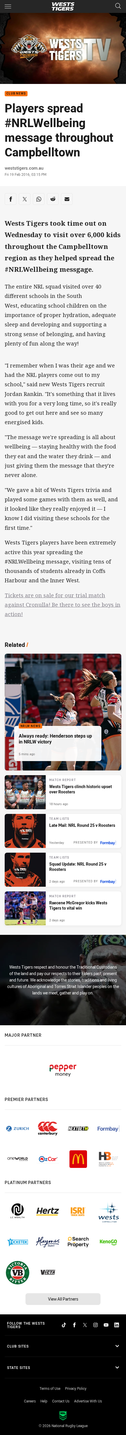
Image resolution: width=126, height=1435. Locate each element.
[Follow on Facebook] (74, 1325)
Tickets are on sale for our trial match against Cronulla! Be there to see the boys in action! (62, 605)
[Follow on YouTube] (106, 1325)
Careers (30, 1401)
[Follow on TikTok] (64, 1325)
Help (43, 1401)
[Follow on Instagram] (95, 1325)
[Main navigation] (8, 6)
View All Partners (63, 1299)
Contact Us (60, 1401)
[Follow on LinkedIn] (116, 1325)
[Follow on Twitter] (85, 1325)
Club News (16, 94)
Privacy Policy (75, 1388)
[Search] (118, 6)
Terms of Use (50, 1388)
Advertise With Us (88, 1401)
